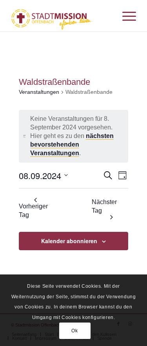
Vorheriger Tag (33, 210)
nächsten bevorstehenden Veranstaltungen (72, 144)
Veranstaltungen (39, 92)
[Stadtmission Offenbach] (61, 15)
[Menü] (125, 15)
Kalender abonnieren (69, 241)
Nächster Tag (104, 206)
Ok (74, 330)
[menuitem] (125, 15)
